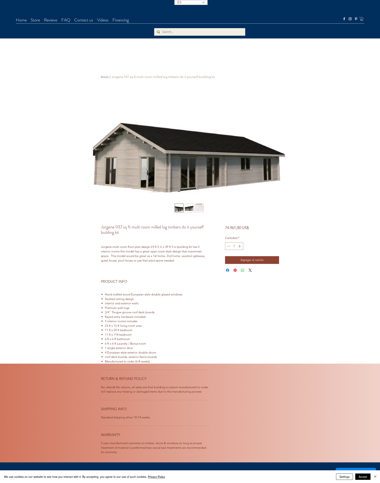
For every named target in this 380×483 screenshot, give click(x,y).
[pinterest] (356, 19)
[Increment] (240, 246)
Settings (344, 477)
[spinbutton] (234, 246)
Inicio (105, 77)
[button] (361, 19)
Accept (363, 477)
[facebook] (344, 19)
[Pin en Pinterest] (235, 270)
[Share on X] (250, 270)
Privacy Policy (156, 477)
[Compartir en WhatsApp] (242, 270)
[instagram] (350, 19)
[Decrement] (228, 246)
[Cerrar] (375, 476)
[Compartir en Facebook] (227, 270)
